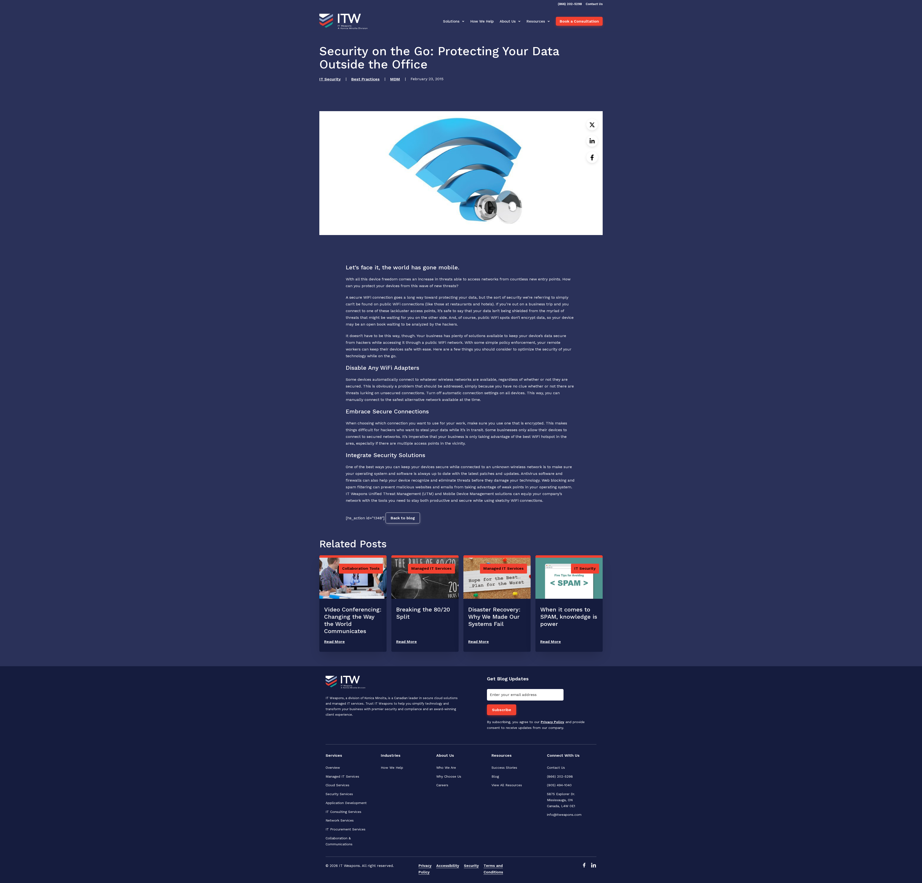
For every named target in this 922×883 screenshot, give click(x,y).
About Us (508, 21)
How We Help (482, 21)
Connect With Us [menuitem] (563, 755)
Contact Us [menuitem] (556, 767)
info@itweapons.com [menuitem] (564, 814)
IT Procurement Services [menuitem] (345, 829)
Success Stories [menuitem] (504, 767)
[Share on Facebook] (592, 157)
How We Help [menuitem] (392, 767)
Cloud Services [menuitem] (337, 785)
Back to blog (403, 518)
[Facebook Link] (584, 869)
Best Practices (365, 79)
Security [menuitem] (471, 866)
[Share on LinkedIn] (592, 141)
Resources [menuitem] (501, 755)
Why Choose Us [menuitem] (448, 776)
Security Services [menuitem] (339, 794)
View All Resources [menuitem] (506, 785)
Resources (536, 21)
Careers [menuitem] (442, 785)
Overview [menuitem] (333, 767)
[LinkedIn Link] (593, 869)
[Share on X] (592, 124)
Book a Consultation (579, 21)
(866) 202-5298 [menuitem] (560, 776)
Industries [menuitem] (390, 755)
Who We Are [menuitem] (446, 767)
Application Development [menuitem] (346, 803)
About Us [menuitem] (445, 755)
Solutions (451, 21)
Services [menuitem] (334, 755)
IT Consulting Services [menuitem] (343, 812)
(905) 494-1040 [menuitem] (559, 785)
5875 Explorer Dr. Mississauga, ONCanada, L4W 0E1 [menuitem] (561, 800)
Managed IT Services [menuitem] (342, 776)
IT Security (330, 79)
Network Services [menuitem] (340, 820)
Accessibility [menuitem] (447, 866)
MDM (395, 79)
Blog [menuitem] (495, 776)
